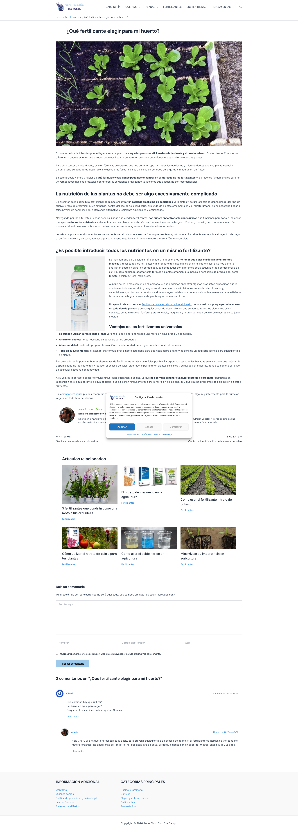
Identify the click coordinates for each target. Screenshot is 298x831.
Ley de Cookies (132, 434)
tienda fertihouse (72, 394)
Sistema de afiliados (68, 806)
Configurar (176, 426)
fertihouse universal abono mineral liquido (166, 304)
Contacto (61, 789)
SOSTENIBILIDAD (197, 6)
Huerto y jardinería (132, 789)
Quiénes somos (65, 793)
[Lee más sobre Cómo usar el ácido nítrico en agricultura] (149, 537)
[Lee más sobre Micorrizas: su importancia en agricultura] (208, 537)
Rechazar (149, 426)
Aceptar (122, 426)
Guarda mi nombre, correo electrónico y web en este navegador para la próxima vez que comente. (110, 653)
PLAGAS (150, 6)
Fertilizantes (72, 17)
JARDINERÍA (113, 6)
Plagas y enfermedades (134, 798)
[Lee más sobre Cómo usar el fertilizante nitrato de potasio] (208, 479)
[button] (138, 7)
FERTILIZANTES (172, 6)
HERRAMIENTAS (221, 6)
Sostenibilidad (129, 806)
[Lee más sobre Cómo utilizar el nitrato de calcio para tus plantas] (89, 537)
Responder (73, 716)
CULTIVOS (131, 6)
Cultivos (125, 793)
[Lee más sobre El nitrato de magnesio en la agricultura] (149, 476)
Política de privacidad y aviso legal (76, 798)
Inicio (59, 17)
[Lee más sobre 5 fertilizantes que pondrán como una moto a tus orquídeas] (89, 484)
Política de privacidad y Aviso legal (157, 434)
